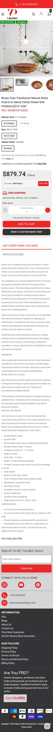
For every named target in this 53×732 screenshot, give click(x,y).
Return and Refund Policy (14, 659)
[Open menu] (2, 14)
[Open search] (33, 14)
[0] (49, 14)
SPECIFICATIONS (13, 254)
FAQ (3, 616)
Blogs (4, 620)
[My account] (41, 14)
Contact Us (7, 628)
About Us (6, 624)
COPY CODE (43, 183)
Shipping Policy (9, 647)
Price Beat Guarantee (12, 632)
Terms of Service (10, 655)
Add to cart (26, 224)
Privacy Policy (8, 651)
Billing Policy (8, 663)
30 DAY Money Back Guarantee (18, 636)
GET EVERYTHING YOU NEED (20, 245)
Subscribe (26, 568)
